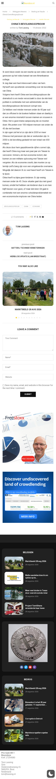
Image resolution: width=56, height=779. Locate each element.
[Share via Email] (43, 217)
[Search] (53, 3)
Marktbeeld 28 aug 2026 (28, 309)
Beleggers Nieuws (19, 11)
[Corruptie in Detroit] (14, 720)
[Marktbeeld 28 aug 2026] (28, 289)
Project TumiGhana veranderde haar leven (35, 607)
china (26, 206)
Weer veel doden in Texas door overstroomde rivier (36, 592)
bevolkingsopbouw (11, 206)
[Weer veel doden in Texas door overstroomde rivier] (14, 593)
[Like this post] (32, 217)
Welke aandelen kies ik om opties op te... (36, 576)
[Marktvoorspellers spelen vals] (14, 735)
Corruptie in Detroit (33, 718)
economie (36, 206)
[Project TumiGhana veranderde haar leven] (14, 608)
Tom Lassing (24, 27)
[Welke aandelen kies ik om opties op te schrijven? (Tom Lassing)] (14, 578)
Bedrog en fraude (38, 11)
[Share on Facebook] (34, 217)
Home (5, 11)
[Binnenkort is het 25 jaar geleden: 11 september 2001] (14, 705)
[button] (5, 295)
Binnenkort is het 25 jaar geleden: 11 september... (36, 703)
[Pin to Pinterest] (40, 217)
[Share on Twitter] (37, 217)
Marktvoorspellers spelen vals (36, 734)
